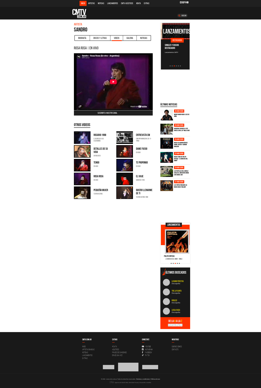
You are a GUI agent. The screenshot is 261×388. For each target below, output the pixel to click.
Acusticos (115, 349)
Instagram (149, 349)
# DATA (114, 346)
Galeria (130, 38)
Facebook (148, 352)
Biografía (82, 38)
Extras (146, 3)
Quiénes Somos (177, 346)
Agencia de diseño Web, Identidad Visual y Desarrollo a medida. (132, 382)
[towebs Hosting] (108, 367)
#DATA (138, 3)
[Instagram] (183, 2)
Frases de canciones (119, 352)
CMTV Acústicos (127, 3)
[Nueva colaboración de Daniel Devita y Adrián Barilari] (166, 143)
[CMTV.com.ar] (80, 13)
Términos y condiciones (143, 379)
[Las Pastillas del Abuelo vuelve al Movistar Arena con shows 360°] (166, 171)
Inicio (83, 3)
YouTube (148, 346)
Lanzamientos (112, 3)
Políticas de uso (155, 379)
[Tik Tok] (185, 2)
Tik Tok (147, 355)
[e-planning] (150, 367)
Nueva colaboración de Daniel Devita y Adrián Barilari (180, 144)
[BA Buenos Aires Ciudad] (128, 367)
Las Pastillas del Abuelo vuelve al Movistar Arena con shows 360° (181, 173)
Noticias (101, 3)
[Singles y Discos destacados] (175, 31)
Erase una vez (117, 355)
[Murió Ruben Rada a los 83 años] (166, 115)
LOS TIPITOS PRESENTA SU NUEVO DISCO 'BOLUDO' (180, 186)
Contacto (175, 349)
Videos (116, 38)
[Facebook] (187, 2)
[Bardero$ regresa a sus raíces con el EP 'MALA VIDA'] (166, 129)
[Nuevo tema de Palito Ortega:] (166, 157)
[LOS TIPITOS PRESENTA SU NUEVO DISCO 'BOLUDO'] (166, 185)
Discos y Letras (100, 38)
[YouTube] (181, 2)
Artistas (91, 3)
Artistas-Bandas (88, 349)
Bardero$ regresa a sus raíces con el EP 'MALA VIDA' (182, 129)
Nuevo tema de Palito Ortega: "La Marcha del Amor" (181, 158)
